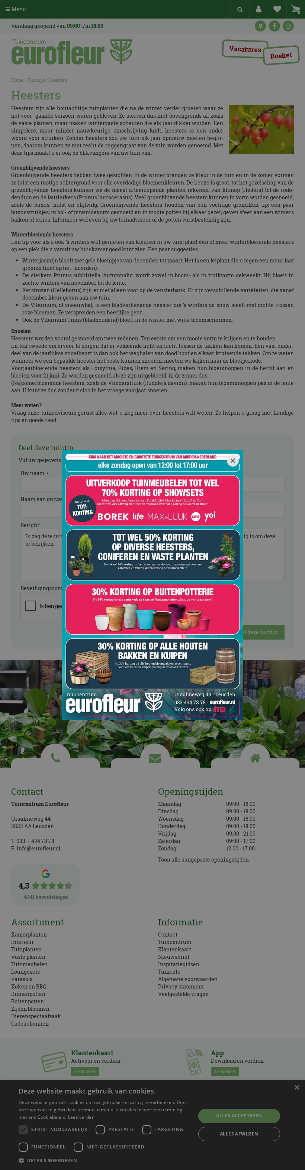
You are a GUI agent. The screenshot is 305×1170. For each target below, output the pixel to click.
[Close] (233, 461)
